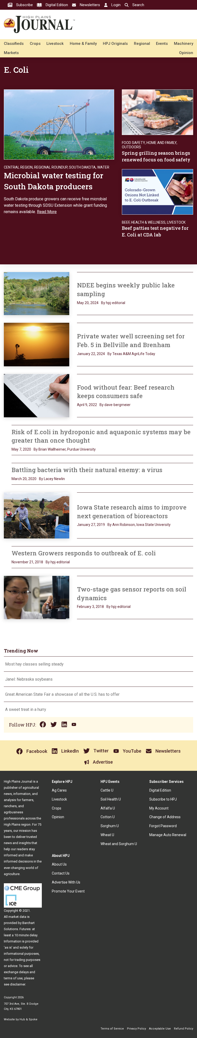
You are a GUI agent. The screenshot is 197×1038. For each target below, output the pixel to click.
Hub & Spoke (28, 1019)
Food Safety (133, 143)
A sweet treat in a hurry (25, 709)
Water (103, 167)
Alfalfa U (108, 808)
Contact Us (61, 873)
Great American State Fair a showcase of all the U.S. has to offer (63, 694)
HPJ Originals (115, 43)
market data (17, 917)
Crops (35, 43)
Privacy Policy (136, 1028)
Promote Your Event (68, 891)
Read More (47, 211)
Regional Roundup (50, 167)
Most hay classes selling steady (34, 664)
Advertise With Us (66, 882)
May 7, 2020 (21, 449)
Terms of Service (112, 1028)
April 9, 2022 (87, 405)
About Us (59, 864)
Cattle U (107, 790)
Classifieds (14, 43)
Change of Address (165, 817)
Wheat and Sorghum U (119, 844)
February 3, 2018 (90, 607)
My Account (159, 808)
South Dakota (82, 167)
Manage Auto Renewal (167, 835)
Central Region (18, 167)
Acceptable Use (160, 1028)
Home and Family (161, 143)
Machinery (183, 43)
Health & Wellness (148, 222)
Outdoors (131, 147)
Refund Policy (183, 1028)
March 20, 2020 (24, 479)
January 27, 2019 (91, 525)
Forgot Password (163, 826)
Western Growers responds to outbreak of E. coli (84, 553)
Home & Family (83, 43)
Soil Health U (111, 799)
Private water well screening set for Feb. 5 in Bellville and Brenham (131, 340)
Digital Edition (160, 790)
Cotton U (108, 817)
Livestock (55, 43)
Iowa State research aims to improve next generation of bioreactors (131, 511)
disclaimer (17, 984)
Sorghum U (110, 826)
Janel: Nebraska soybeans (29, 679)
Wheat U (107, 835)
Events (162, 43)
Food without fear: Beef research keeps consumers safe (125, 391)
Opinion (186, 52)
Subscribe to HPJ (163, 799)
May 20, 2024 (87, 303)
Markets (11, 52)
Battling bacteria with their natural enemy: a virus (87, 470)
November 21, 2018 (27, 562)
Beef (126, 222)
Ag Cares (59, 790)
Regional (142, 43)
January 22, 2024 (91, 354)
